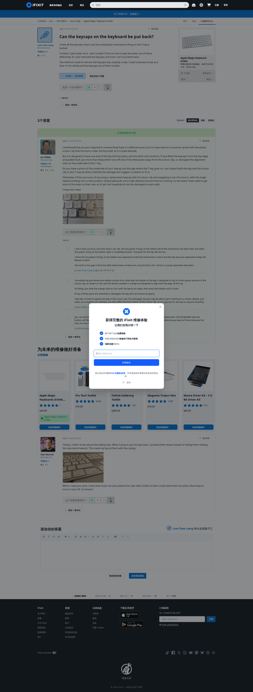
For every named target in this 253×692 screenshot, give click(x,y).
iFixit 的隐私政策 (117, 373)
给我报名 (126, 362)
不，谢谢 (126, 382)
